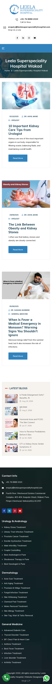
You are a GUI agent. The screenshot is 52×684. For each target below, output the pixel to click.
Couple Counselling (12, 550)
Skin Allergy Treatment (14, 611)
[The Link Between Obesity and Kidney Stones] (26, 194)
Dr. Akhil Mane (31, 116)
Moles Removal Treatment (16, 606)
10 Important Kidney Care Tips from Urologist (23, 130)
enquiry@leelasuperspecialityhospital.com (29, 27)
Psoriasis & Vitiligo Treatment (17, 588)
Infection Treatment (13, 653)
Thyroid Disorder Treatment (16, 635)
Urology (15, 120)
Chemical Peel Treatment (15, 601)
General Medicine (19, 314)
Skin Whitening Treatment (15, 597)
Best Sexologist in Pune (14, 564)
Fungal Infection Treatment (16, 592)
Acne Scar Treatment (13, 579)
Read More (18, 158)
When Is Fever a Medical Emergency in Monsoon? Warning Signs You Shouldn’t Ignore (24, 327)
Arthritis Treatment (12, 662)
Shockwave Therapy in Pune (16, 559)
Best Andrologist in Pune (15, 555)
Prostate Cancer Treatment (16, 536)
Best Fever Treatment (14, 648)
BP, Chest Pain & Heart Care (16, 639)
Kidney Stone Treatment (15, 527)
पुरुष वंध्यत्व (23, 407)
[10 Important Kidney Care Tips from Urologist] (26, 95)
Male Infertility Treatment (15, 545)
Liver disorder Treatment (15, 658)
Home (7, 70)
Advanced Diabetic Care (14, 630)
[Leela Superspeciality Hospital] (26, 9)
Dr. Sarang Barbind (20, 310)
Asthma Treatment (12, 644)
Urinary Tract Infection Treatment (18, 532)
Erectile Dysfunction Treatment (17, 541)
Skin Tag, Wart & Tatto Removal (18, 615)
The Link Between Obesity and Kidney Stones (22, 228)
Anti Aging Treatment (13, 583)
